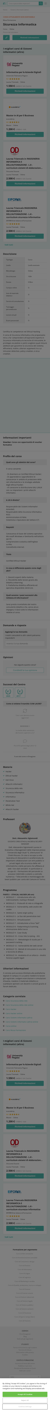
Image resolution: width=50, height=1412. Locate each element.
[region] (25, 1395)
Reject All (25, 1400)
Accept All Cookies (25, 1394)
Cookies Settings (25, 1406)
